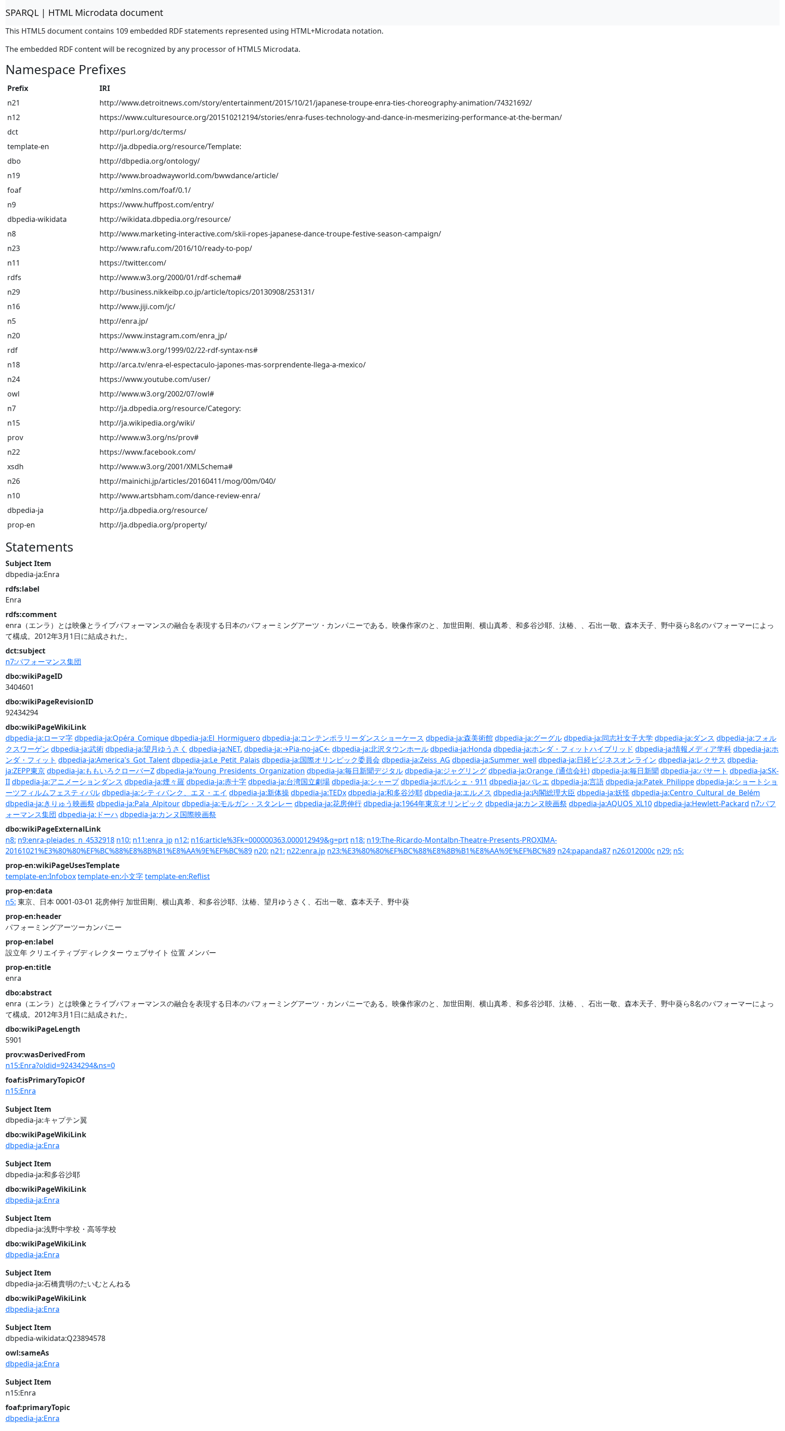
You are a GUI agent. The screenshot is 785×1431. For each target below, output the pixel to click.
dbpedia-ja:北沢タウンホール (380, 749)
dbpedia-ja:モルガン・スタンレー (237, 803)
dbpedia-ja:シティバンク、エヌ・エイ (164, 793)
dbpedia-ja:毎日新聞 (625, 771)
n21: (277, 851)
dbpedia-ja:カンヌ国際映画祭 (168, 814)
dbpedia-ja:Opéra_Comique (122, 738)
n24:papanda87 (584, 851)
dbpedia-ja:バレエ (519, 782)
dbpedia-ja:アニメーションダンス (67, 782)
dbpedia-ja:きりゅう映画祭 (49, 803)
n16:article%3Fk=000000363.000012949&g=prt (269, 840)
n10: (123, 840)
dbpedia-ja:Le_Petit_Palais (216, 760)
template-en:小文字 (110, 876)
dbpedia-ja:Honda (461, 749)
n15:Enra (20, 1091)
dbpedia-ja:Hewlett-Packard (701, 803)
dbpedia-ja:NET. (215, 749)
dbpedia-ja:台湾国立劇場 (289, 782)
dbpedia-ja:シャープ (365, 782)
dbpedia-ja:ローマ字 (39, 738)
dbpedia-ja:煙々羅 (154, 782)
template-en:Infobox (40, 876)
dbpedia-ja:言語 (577, 782)
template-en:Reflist (177, 876)
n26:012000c (633, 851)
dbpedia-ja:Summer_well (494, 760)
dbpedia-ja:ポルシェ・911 (444, 782)
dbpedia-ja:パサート (694, 771)
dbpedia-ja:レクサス (691, 760)
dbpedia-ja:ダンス (685, 738)
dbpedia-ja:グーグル (528, 738)
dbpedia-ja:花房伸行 (328, 803)
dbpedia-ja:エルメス (458, 793)
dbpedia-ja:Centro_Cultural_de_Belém (695, 793)
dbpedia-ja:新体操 (259, 793)
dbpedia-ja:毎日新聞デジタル (355, 771)
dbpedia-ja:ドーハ (88, 814)
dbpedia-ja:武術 (77, 749)
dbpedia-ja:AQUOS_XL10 (610, 803)
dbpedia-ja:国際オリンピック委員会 (321, 760)
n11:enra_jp (153, 840)
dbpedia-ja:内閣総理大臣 (534, 793)
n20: (261, 851)
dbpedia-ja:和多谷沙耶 (385, 793)
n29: (664, 851)
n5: (678, 851)
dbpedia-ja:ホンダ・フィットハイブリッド (563, 749)
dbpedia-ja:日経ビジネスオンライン (597, 760)
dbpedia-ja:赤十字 (216, 782)
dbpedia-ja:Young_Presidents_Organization (230, 771)
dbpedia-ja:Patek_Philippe (650, 782)
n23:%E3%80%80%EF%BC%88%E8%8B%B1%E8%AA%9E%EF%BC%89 (441, 851)
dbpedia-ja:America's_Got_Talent (114, 760)
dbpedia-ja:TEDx (318, 793)
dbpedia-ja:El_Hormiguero (215, 738)
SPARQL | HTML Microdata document (84, 12)
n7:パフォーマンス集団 (43, 662)
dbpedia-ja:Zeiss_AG (416, 760)
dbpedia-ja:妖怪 (603, 793)
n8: (10, 840)
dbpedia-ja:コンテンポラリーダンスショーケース (343, 738)
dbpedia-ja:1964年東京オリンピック (423, 803)
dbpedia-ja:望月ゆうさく (146, 749)
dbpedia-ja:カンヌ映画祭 (526, 803)
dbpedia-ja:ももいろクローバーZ (100, 771)
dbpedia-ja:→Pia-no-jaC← (287, 749)
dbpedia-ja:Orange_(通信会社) (539, 771)
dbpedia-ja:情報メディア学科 (683, 749)
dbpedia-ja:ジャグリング (446, 771)
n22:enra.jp (306, 851)
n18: (357, 840)
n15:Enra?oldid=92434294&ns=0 (60, 1065)
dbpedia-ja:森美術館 (459, 738)
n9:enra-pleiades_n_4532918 (66, 840)
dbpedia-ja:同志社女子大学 (608, 738)
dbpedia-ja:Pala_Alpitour (138, 803)
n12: (181, 840)
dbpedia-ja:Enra (32, 1145)
